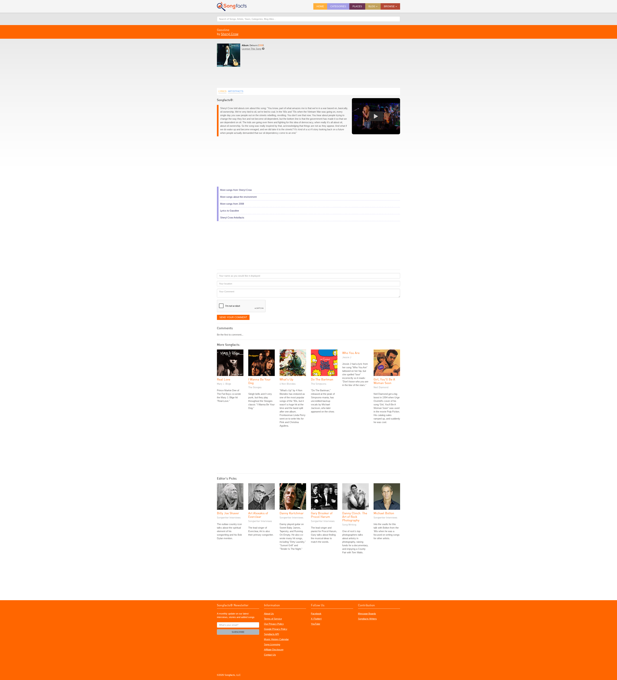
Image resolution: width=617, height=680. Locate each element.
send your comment (233, 317)
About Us (269, 613)
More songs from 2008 (232, 203)
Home (320, 6)
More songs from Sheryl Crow (236, 190)
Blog (372, 6)
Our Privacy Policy (274, 624)
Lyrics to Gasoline (229, 210)
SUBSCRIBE (238, 632)
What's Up (286, 379)
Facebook (316, 613)
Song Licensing (272, 644)
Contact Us (270, 654)
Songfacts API (271, 634)
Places (357, 6)
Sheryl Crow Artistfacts (232, 217)
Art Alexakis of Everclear (258, 514)
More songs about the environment (238, 196)
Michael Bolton (384, 513)
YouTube (315, 624)
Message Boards (367, 613)
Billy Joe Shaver (228, 513)
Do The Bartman (322, 379)
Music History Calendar (276, 639)
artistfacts (235, 91)
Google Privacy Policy (275, 629)
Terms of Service (273, 618)
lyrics (222, 91)
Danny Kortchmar (292, 513)
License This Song (251, 48)
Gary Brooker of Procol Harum (321, 514)
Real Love (223, 379)
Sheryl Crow (229, 34)
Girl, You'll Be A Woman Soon (384, 381)
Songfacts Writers (367, 618)
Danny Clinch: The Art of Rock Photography (354, 516)
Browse (389, 6)
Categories (338, 6)
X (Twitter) (316, 618)
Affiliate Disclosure (273, 649)
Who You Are (351, 353)
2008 (261, 45)
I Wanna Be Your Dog (259, 381)
